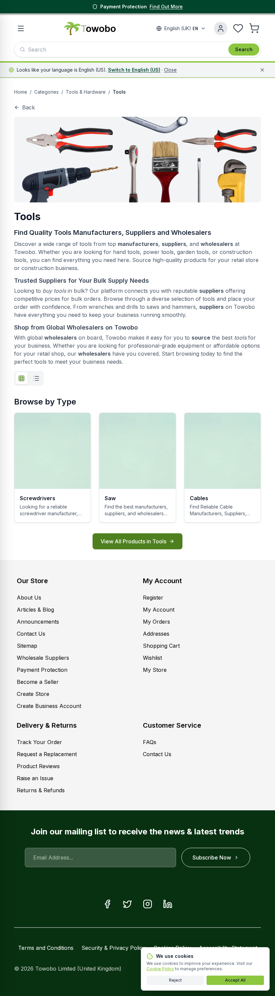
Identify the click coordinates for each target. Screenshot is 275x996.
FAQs (149, 742)
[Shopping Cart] (254, 28)
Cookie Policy (160, 968)
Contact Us (31, 633)
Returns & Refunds (41, 790)
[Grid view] (21, 378)
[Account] (221, 28)
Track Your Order (39, 742)
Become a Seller (38, 681)
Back (28, 107)
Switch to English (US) (134, 70)
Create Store (33, 694)
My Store (155, 669)
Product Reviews (38, 766)
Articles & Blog (35, 609)
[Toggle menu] (21, 28)
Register (153, 597)
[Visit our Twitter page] (127, 904)
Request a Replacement (47, 754)
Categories (46, 92)
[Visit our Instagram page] (147, 904)
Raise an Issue (35, 778)
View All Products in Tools (133, 541)
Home (20, 92)
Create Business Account (49, 706)
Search (244, 49)
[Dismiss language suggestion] (262, 70)
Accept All (235, 980)
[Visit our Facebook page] (107, 904)
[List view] (36, 378)
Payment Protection (42, 669)
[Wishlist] (238, 28)
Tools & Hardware (86, 92)
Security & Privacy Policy (113, 947)
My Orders (156, 621)
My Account (162, 581)
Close (170, 70)
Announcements (38, 621)
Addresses (156, 633)
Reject (175, 980)
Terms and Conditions (45, 947)
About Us (29, 597)
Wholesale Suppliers (43, 657)
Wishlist (152, 657)
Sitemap (27, 645)
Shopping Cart (161, 645)
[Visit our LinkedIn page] (167, 904)
